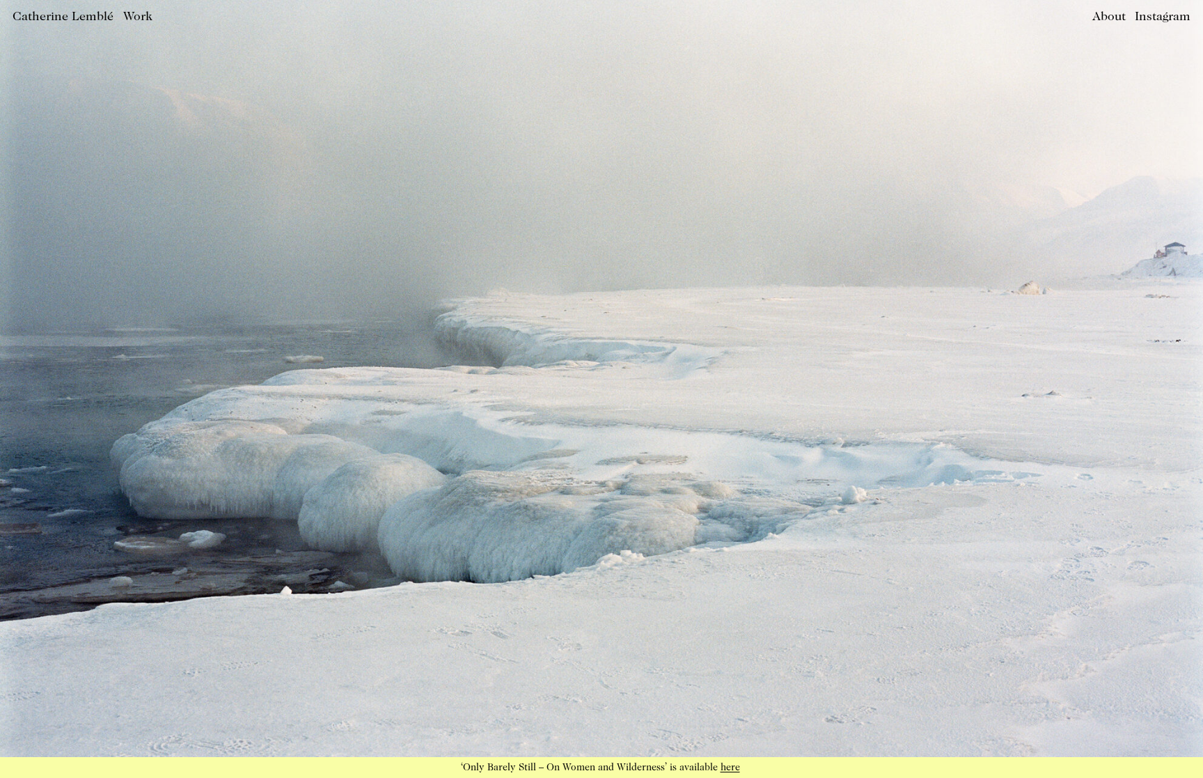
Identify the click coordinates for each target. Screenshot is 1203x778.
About (1109, 16)
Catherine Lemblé (63, 16)
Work (137, 16)
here (730, 767)
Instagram (1162, 16)
